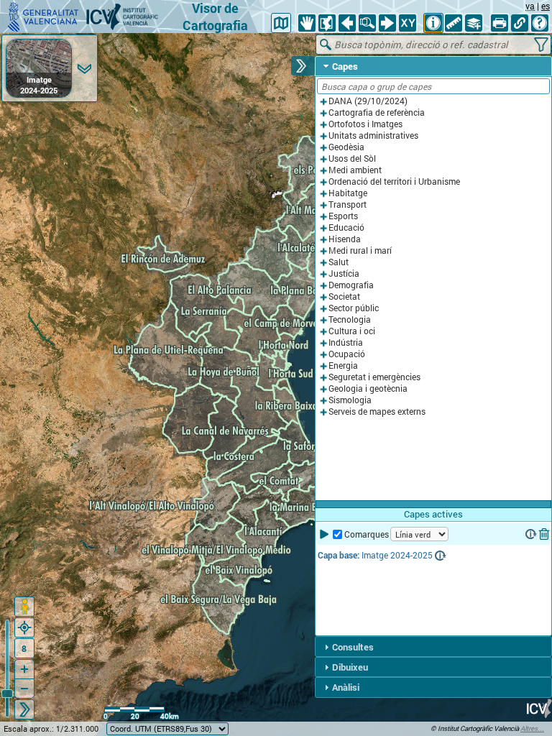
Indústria (345, 342)
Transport (347, 204)
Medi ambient (355, 170)
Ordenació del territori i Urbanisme (394, 181)
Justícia (343, 273)
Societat (344, 296)
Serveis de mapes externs (377, 411)
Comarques (366, 534)
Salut (338, 262)
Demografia (351, 285)
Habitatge (347, 193)
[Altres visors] (281, 23)
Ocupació (346, 354)
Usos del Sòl (352, 158)
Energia (343, 365)
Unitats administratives (373, 135)
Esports (343, 216)
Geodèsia (346, 147)
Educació (346, 227)
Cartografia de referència (376, 112)
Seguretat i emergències (374, 377)
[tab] (433, 66)
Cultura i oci (351, 331)
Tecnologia (349, 319)
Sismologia (350, 400)
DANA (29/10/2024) (368, 101)
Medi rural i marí (360, 250)
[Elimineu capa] (544, 534)
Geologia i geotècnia (368, 388)
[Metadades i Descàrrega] (531, 534)
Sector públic (353, 308)
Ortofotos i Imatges (365, 124)
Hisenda (344, 239)
